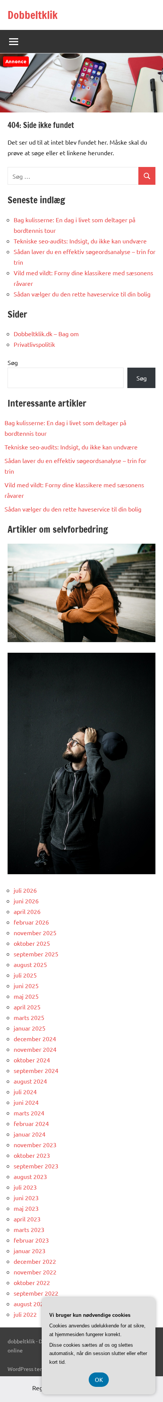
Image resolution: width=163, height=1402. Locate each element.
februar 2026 (31, 922)
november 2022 (35, 1272)
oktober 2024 (32, 1060)
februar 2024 (31, 1123)
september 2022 (36, 1293)
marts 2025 (29, 1017)
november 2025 (35, 932)
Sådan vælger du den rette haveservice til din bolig (82, 294)
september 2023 (36, 1166)
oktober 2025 (32, 943)
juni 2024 (26, 1102)
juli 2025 (25, 975)
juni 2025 (26, 985)
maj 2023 (26, 1208)
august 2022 (30, 1303)
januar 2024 (29, 1134)
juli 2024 (25, 1091)
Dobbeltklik (33, 15)
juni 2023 (26, 1197)
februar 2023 (31, 1240)
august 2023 (30, 1176)
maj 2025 (26, 996)
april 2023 (27, 1219)
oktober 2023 (32, 1155)
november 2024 (35, 1049)
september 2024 (36, 1070)
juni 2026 (26, 901)
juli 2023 (25, 1187)
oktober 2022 (32, 1282)
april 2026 (27, 911)
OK (99, 1379)
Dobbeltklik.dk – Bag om (46, 333)
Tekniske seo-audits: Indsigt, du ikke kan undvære (80, 241)
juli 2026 (25, 890)
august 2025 (30, 964)
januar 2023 (29, 1250)
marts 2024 (29, 1113)
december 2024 (35, 1038)
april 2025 (27, 1007)
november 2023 (35, 1144)
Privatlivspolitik (34, 344)
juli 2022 (25, 1314)
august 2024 (30, 1081)
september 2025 (36, 954)
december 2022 (35, 1261)
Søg (13, 362)
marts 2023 (29, 1229)
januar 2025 (29, 1028)
